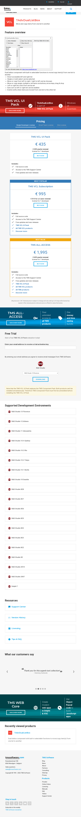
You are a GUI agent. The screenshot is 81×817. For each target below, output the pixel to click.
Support (58, 9)
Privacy (44, 775)
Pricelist (44, 782)
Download (40, 379)
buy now (40, 156)
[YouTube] (25, 803)
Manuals (45, 789)
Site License (61, 125)
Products (27, 9)
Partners (45, 768)
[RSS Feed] (7, 803)
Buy (70, 12)
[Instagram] (29, 803)
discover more (15, 110)
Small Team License (46, 125)
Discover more (21, 231)
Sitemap (45, 773)
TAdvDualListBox (11, 12)
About (49, 9)
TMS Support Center (33, 170)
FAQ (43, 791)
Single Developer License (25, 125)
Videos (44, 793)
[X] (12, 803)
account (69, 4)
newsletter (51, 2)
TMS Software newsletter (13, 810)
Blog (36, 9)
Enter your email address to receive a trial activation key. (27, 344)
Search (70, 9)
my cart (62, 2)
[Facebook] (16, 803)
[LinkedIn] (20, 803)
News (42, 9)
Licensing (45, 786)
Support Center (47, 796)
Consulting (45, 770)
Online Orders (46, 784)
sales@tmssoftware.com (13, 769)
